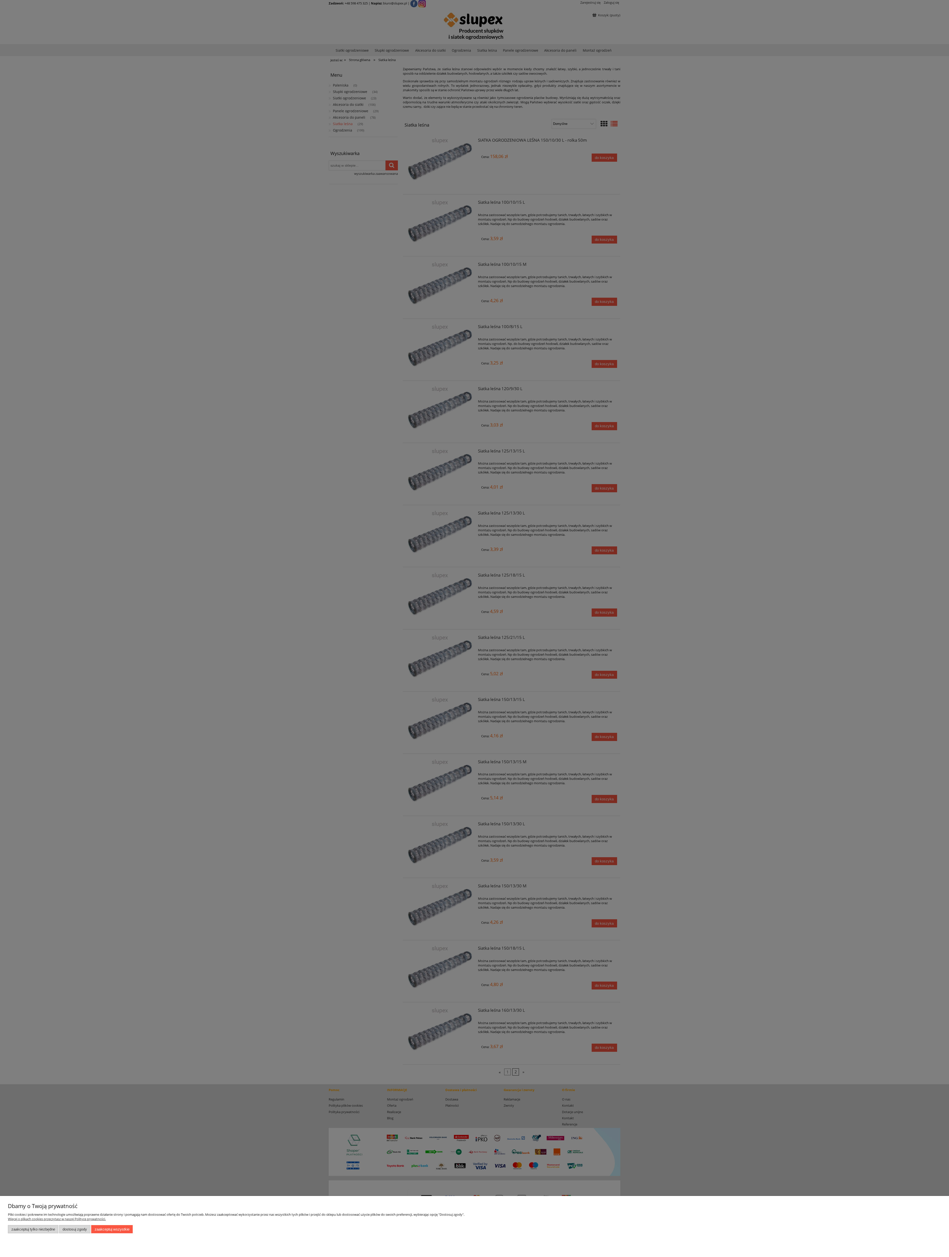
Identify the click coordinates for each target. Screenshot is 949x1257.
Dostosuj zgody (75, 1229)
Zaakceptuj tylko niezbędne (33, 1229)
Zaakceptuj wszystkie (112, 1229)
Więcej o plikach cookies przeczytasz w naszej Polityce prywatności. (57, 1219)
